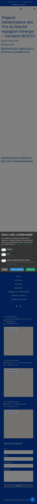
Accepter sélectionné (17, 269)
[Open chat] (32, 499)
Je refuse (4, 269)
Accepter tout (30, 269)
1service (10, 251)
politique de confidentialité (23, 244)
